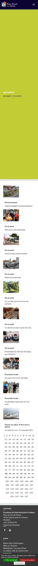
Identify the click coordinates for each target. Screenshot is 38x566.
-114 (16, 489)
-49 (24, 455)
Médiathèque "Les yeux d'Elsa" (14, 548)
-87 (17, 474)
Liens (5, 538)
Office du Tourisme (10, 546)
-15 (17, 439)
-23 (17, 443)
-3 (9, 436)
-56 (21, 458)
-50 (28, 455)
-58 (28, 458)
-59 (32, 458)
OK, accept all (11, 560)
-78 (13, 470)
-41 (24, 451)
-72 (21, 466)
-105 (31, 481)
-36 (5, 451)
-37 (9, 451)
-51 (32, 455)
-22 (13, 443)
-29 (9, 447)
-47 (17, 455)
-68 (5, 466)
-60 (5, 462)
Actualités (17, 96)
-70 (13, 466)
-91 (32, 474)
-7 (20, 436)
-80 (21, 470)
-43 (32, 451)
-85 (9, 474)
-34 (28, 447)
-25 (24, 443)
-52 (5, 458)
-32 (21, 447)
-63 (17, 462)
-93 (9, 477)
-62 (13, 462)
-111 (31, 485)
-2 (7, 436)
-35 (32, 447)
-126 (21, 496)
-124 (12, 496)
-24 (21, 443)
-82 (28, 470)
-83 (32, 470)
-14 (13, 439)
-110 (26, 485)
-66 (28, 462)
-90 (28, 474)
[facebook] (5, 530)
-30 (13, 447)
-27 (32, 443)
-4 (12, 436)
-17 (24, 439)
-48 (21, 455)
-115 (21, 489)
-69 (9, 466)
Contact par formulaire (11, 525)
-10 (29, 436)
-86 (13, 474)
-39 (17, 451)
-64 (21, 462)
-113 (12, 489)
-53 (9, 458)
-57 (24, 458)
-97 (24, 477)
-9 (26, 436)
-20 (5, 443)
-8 (23, 436)
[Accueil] (10, 5)
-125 (16, 496)
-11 (33, 436)
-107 (12, 485)
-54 (13, 458)
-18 (28, 439)
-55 (17, 458)
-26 (28, 443)
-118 (7, 493)
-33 (24, 447)
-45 (9, 455)
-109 (22, 485)
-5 (15, 436)
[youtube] (11, 530)
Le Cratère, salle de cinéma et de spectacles (15, 552)
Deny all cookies (27, 560)
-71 (17, 466)
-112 (7, 489)
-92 (5, 477)
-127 (26, 496)
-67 (32, 462)
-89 (25, 474)
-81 (24, 470)
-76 (5, 470)
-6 (18, 436)
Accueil (7, 96)
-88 (21, 474)
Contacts (7, 509)
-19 (32, 439)
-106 (7, 485)
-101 (12, 481)
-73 (24, 466)
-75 (32, 466)
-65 (24, 462)
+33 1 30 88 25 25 (10, 522)
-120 (16, 493)
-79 (17, 470)
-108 (17, 485)
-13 (9, 439)
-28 (5, 447)
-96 (21, 477)
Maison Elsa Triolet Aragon (13, 543)
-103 (21, 481)
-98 (28, 477)
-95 (17, 477)
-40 (21, 451)
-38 (13, 451)
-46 (13, 455)
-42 (28, 451)
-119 (12, 493)
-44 (5, 455)
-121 (21, 493)
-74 (28, 466)
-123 (31, 493)
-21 (9, 443)
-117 (31, 489)
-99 (32, 477)
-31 (17, 447)
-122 (26, 493)
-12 (5, 439)
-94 (13, 477)
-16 (21, 439)
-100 (7, 481)
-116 (26, 489)
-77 (9, 470)
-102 (16, 481)
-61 (9, 462)
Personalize (19, 563)
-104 (26, 481)
